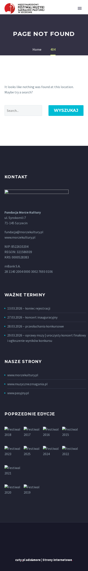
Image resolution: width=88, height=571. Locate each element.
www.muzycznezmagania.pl (27, 384)
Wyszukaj (66, 110)
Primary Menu (80, 8)
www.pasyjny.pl (18, 393)
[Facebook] (44, 534)
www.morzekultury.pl (22, 375)
